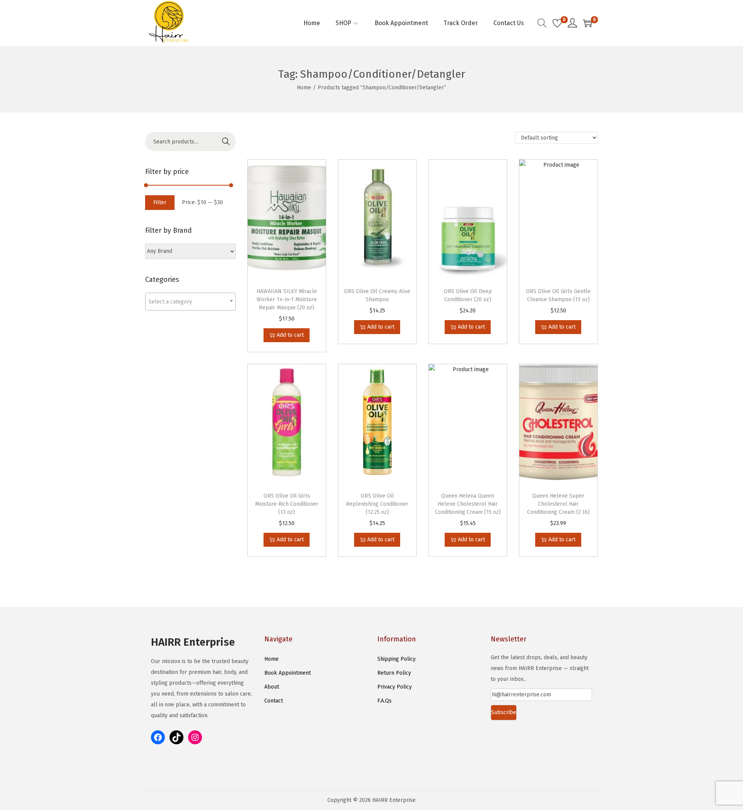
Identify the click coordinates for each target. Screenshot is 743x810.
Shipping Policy (396, 659)
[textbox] (190, 301)
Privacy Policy (394, 687)
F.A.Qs (384, 700)
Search (226, 141)
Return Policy (394, 673)
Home (304, 87)
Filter (159, 202)
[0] (557, 23)
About (271, 687)
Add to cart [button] (290, 335)
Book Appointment (287, 673)
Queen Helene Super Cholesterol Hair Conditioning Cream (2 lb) (558, 504)
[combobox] (190, 301)
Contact (273, 700)
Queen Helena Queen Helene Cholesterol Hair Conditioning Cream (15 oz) (468, 504)
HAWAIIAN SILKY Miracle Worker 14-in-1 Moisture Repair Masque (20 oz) (287, 299)
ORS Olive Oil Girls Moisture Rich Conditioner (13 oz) (286, 504)
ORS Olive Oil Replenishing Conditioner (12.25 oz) (377, 504)
